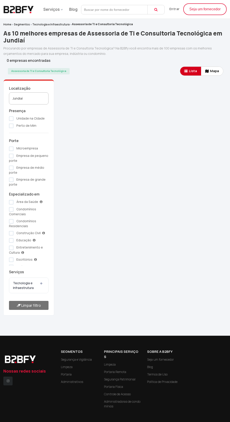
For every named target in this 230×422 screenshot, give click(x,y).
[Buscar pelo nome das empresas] (156, 9)
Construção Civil (28, 233)
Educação (24, 240)
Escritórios (24, 259)
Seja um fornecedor (205, 9)
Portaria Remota (115, 372)
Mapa (214, 71)
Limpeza (67, 367)
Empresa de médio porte (26, 170)
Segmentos (22, 24)
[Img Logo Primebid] (20, 8)
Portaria (66, 374)
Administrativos (72, 382)
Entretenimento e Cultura (26, 249)
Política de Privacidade (162, 382)
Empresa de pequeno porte (28, 158)
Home (7, 24)
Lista (193, 71)
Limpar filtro (31, 305)
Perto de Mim (26, 125)
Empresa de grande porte (27, 182)
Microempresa (27, 148)
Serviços (51, 9)
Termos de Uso (157, 374)
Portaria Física (113, 386)
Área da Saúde (27, 202)
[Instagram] (8, 381)
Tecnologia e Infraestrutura (51, 24)
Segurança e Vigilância (76, 359)
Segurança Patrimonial (119, 379)
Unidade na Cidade (30, 118)
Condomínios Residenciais (22, 223)
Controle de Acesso (117, 394)
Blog (73, 9)
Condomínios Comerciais (22, 211)
